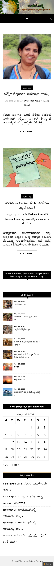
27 (19, 456)
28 (25, 456)
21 (25, 449)
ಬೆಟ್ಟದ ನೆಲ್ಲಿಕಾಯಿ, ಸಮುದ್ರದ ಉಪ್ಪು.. (27, 94)
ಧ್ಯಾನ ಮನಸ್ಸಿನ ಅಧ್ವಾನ (22, 329)
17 (45, 442)
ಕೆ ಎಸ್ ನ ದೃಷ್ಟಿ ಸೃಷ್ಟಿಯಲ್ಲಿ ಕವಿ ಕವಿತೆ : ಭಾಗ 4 (27, 343)
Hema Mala (33, 100)
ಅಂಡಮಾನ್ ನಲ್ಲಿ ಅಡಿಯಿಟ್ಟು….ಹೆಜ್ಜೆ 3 (27, 393)
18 (6, 449)
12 (12, 442)
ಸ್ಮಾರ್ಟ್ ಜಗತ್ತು (27, 197)
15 (32, 442)
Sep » (15, 464)
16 (38, 442)
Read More (27, 131)
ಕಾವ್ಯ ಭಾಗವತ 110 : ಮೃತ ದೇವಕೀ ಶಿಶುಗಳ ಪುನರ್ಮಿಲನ (26, 356)
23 (39, 449)
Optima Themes (35, 561)
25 (6, 456)
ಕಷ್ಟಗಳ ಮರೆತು (19, 379)
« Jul (6, 464)
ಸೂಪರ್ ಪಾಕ (27, 88)
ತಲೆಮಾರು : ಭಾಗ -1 (21, 304)
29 (32, 456)
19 (12, 449)
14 (25, 442)
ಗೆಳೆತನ (16, 367)
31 (45, 456)
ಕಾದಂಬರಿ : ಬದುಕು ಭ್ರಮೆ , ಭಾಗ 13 (26, 318)
